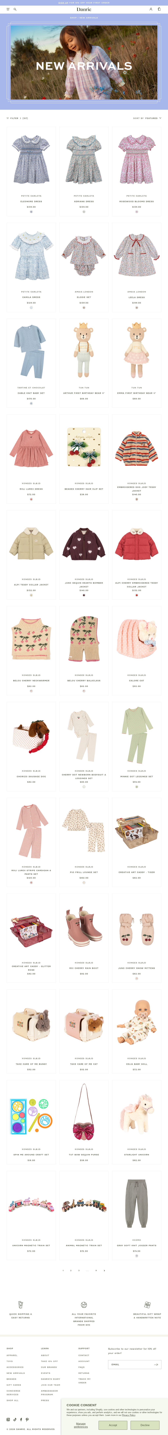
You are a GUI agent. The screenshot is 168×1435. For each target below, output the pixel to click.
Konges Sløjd (31, 483)
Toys (10, 1361)
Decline (145, 1425)
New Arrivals (89, 18)
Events (45, 1373)
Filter (19, 118)
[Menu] (8, 9)
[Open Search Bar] (15, 9)
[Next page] (104, 1270)
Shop (73, 18)
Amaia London (84, 292)
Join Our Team (50, 1385)
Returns (84, 1373)
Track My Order (84, 1381)
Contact (84, 1355)
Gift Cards (14, 1385)
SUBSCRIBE (156, 1364)
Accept (113, 1425)
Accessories (15, 1367)
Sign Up (63, 3)
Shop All (13, 1400)
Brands (11, 1379)
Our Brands (49, 1367)
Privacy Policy (129, 1415)
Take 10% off (49, 1361)
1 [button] (63, 1270)
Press (45, 1400)
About (45, 1355)
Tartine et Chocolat (31, 388)
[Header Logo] (84, 9)
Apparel (12, 1355)
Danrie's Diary (50, 1379)
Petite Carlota (31, 196)
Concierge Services (13, 1393)
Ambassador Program (49, 1393)
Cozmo (136, 1240)
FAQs (81, 1367)
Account (84, 1361)
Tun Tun (84, 388)
